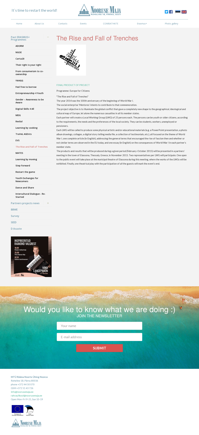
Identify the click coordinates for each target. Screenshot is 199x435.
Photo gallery (171, 23)
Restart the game (25, 171)
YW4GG (19, 80)
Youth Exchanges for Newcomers (27, 180)
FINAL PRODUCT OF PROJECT (73, 85)
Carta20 (20, 58)
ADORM (20, 45)
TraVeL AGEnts (24, 134)
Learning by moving (26, 159)
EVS (17, 140)
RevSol (19, 121)
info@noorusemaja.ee (22, 391)
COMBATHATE (110, 23)
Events (83, 23)
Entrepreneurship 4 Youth (30, 93)
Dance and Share (25, 187)
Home (19, 23)
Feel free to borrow (26, 86)
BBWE (14, 209)
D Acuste (16, 228)
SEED (13, 222)
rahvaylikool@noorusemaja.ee (26, 395)
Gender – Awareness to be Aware (30, 101)
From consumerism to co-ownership (30, 73)
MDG (18, 115)
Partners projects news (25, 203)
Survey (15, 216)
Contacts (62, 23)
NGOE (19, 52)
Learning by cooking (26, 127)
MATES (19, 152)
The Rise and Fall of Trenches (32, 146)
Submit (99, 348)
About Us (39, 23)
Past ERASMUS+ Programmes (20, 38)
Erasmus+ (142, 23)
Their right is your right (28, 64)
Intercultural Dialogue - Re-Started (30, 195)
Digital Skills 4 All (25, 108)
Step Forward (23, 165)
